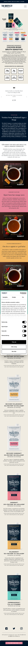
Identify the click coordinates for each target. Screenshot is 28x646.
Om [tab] (23, 297)
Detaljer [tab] (14, 297)
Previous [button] (2, 97)
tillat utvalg (14, 346)
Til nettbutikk (13, 643)
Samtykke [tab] (5, 297)
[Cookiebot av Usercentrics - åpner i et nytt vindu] (20, 293)
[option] (14, 97)
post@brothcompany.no (14, 636)
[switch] (24, 326)
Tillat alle (14, 342)
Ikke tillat (14, 351)
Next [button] (26, 97)
